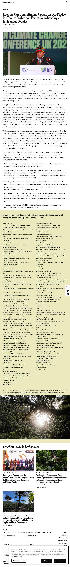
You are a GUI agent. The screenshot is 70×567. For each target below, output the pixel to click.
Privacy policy (18, 556)
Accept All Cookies (60, 561)
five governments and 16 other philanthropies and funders (35, 110)
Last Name (7, 544)
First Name (32, 535)
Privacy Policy (62, 540)
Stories (5, 9)
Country (31, 544)
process (23, 173)
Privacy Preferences (19, 561)
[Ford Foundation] (7, 562)
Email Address (9, 535)
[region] (39, 555)
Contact (64, 532)
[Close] (66, 547)
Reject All (46, 561)
